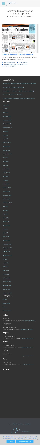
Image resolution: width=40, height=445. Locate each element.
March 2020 (6, 274)
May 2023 (5, 180)
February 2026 (7, 116)
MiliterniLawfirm (9, 62)
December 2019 (7, 281)
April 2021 (5, 232)
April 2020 (6, 270)
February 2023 (7, 187)
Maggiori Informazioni (25, 441)
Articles (5, 299)
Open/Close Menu (3, 3)
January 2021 (6, 240)
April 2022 (5, 217)
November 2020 (7, 248)
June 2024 (6, 161)
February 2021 (7, 236)
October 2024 (6, 150)
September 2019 (7, 293)
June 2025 (5, 135)
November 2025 (7, 123)
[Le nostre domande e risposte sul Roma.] (20, 38)
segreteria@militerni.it (29, 320)
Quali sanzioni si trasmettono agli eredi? (13, 87)
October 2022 (6, 199)
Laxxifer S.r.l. (28, 424)
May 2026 (5, 112)
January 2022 (6, 225)
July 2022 (5, 206)
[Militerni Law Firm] (12, 3)
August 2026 (6, 105)
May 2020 (5, 266)
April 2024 (6, 165)
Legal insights (23, 62)
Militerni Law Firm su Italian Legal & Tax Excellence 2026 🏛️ (19, 91)
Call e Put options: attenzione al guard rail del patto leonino (19, 98)
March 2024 (6, 169)
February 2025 (7, 142)
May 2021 (5, 229)
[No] (38, 440)
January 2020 (7, 278)
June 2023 (5, 176)
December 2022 (7, 195)
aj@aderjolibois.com (28, 364)
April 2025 (5, 139)
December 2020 (7, 244)
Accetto (11, 441)
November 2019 (7, 285)
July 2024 (5, 157)
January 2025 (6, 146)
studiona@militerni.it (27, 338)
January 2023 (6, 191)
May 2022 (5, 214)
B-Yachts (5, 307)
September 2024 (7, 154)
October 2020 (7, 251)
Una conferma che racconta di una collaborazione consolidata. (19, 83)
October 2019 (6, 289)
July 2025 (5, 131)
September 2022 (7, 202)
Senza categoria (7, 310)
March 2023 (6, 184)
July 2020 (5, 259)
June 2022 (5, 210)
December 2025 (7, 120)
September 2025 (7, 127)
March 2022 (6, 221)
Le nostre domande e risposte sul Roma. (17, 54)
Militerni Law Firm (18, 424)
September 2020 (7, 255)
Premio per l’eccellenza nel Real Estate (13, 94)
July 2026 (5, 108)
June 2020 (6, 263)
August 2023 (6, 172)
